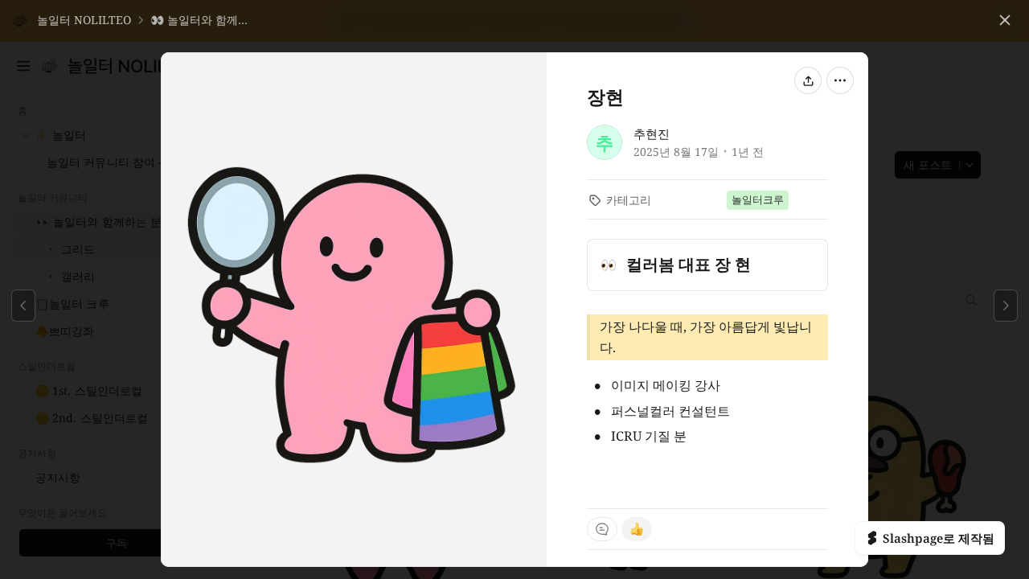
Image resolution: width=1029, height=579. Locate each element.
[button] (71, 20)
